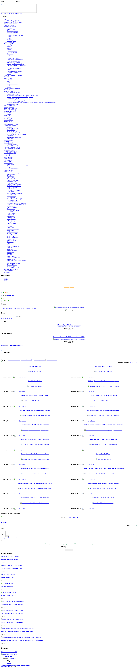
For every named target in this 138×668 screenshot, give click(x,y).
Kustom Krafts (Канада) (10, 125)
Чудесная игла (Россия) (10, 26)
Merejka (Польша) (8, 160)
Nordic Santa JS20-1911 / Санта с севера (103, 497)
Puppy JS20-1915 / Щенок (103, 454)
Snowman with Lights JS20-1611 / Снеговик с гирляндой (103, 410)
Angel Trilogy (10, 176)
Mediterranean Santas (12, 232)
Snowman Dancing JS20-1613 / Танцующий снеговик (35, 410)
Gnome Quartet (11, 216)
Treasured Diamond (12, 265)
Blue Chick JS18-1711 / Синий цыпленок (12, 604)
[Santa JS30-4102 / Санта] (8, 574)
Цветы (9, 74)
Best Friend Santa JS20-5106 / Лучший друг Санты (35, 468)
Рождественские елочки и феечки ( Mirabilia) (19, 166)
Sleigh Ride (10, 249)
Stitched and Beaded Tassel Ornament (16, 260)
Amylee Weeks (11, 174)
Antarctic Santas (11, 177)
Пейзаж (9, 36)
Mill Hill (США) (8, 171)
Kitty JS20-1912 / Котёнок (35, 381)
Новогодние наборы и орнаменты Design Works (20, 97)
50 (134, 362)
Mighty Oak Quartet (12, 233)
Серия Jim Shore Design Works (15, 101)
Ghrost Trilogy (10, 214)
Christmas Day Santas (12, 201)
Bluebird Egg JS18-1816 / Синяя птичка (12, 622)
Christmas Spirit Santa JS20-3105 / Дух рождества (35, 424)
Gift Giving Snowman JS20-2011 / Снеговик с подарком (103, 381)
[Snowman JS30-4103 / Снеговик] (10, 556)
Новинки (9, 28)
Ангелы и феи (11, 29)
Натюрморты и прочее (13, 58)
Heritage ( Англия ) (9, 89)
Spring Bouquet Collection (14, 257)
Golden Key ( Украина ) (10, 111)
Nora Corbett (10, 164)
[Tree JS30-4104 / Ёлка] (7, 583)
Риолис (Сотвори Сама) (13, 145)
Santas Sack (10, 247)
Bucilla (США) (8, 78)
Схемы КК (10, 127)
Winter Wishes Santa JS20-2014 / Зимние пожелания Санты (35, 483)
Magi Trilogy (10, 230)
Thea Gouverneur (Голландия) (12, 148)
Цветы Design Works (12, 104)
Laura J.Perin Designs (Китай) (11, 21)
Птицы (9, 38)
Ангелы (9, 46)
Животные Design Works (13, 92)
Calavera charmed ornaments (14, 193)
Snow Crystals (10, 252)
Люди (8, 33)
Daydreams (10, 45)
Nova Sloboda (7, 141)
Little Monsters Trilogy (13, 229)
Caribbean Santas (11, 194)
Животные (10, 54)
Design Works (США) (9, 91)
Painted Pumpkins (11, 240)
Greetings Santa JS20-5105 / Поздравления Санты (35, 454)
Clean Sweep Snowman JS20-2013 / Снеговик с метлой (103, 483)
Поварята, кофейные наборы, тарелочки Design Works (21, 99)
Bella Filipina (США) (9, 107)
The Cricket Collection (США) (12, 147)
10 (130, 362)
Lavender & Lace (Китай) (10, 151)
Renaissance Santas (12, 244)
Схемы (9, 167)
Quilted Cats (10, 243)
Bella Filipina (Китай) (9, 105)
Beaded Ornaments (12, 187)
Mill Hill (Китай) (8, 170)
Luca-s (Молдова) (8, 157)
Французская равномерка (14, 137)
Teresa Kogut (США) (9, 270)
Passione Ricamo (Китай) (10, 23)
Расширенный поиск (6, 318)
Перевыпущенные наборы (14, 68)
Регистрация (4, 537)
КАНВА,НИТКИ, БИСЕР (11, 128)
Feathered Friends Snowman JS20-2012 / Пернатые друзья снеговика (103, 424)
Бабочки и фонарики (12, 31)
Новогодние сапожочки (13, 62)
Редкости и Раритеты (9, 42)
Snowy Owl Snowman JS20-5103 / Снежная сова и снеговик (17, 631)
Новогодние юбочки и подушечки (16, 65)
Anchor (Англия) (8, 121)
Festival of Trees (11, 209)
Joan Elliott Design (8, 118)
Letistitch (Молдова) (9, 155)
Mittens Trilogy (11, 234)
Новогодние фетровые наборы (15, 64)
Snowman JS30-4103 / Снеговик (10, 559)
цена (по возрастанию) (39, 360)
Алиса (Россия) (8, 158)
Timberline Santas (11, 262)
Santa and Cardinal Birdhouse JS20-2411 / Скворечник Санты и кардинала (22, 640)
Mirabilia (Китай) (8, 161)
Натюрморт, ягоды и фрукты (15, 35)
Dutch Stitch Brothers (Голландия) (13, 75)
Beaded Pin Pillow (11, 188)
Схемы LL (10, 154)
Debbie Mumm (11, 206)
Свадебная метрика (12, 72)
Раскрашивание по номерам (14, 71)
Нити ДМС (10, 138)
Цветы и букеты (11, 41)
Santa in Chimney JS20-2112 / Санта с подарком (103, 395)
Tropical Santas (11, 266)
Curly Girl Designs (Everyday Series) (16, 204)
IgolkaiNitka (10, 295)
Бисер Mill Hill (11, 130)
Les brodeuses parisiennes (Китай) (12, 22)
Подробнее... (22, 377)
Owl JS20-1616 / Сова (35, 366)
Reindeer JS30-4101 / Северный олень (11, 568)
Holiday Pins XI (11, 222)
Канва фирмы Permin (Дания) (15, 133)
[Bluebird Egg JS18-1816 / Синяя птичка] (12, 619)
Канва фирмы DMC (12, 131)
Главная (3, 13)
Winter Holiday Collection (13, 267)
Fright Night (10, 211)
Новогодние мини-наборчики (15, 59)
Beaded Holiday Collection (14, 186)
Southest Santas (11, 256)
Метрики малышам (12, 84)
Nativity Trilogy (11, 239)
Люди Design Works (12, 94)
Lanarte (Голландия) (9, 150)
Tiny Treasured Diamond (13, 263)
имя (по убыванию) (26, 360)
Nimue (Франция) (8, 140)
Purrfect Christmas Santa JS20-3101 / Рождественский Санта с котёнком (103, 468)
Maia (8, 122)
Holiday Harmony (11, 219)
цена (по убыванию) (51, 360)
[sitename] (19, 12)
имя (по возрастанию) (14, 360)
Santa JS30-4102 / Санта (7, 577)
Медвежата (10, 56)
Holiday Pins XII (11, 223)
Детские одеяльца (12, 52)
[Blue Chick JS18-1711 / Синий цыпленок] (12, 601)
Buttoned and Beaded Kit (13, 190)
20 (132, 362)
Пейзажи (9, 66)
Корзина (4, 522)
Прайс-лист (19, 13)
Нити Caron (10, 135)
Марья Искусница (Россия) (11, 168)
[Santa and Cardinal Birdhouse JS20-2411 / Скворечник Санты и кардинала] (21, 637)
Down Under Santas (12, 207)
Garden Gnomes (11, 213)
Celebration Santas (11, 196)
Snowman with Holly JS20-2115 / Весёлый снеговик (35, 497)
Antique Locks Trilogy (13, 180)
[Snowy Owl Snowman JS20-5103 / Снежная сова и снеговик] (17, 628)
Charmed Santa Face (12, 200)
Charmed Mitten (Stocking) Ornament (16, 199)
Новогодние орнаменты (13, 61)
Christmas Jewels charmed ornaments (16, 203)
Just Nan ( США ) (8, 120)
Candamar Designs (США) (11, 124)
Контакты (13, 13)
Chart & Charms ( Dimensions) (12, 88)
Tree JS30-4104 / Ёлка (7, 586)
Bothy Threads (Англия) (10, 108)
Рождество (10, 39)
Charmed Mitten (11, 197)
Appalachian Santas (12, 181)
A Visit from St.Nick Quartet (14, 173)
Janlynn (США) (8, 112)
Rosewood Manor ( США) (10, 269)
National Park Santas (12, 237)
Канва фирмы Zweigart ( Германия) (16, 134)
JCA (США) (7, 115)
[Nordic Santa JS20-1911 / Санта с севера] (12, 610)
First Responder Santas (13, 210)
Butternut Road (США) (10, 110)
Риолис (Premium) (12, 144)
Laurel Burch (10, 227)
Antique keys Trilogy (12, 178)
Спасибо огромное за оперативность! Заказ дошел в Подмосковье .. (19, 308)
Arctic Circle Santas (12, 183)
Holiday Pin (10, 220)
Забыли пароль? (12, 537)
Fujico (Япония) (8, 77)
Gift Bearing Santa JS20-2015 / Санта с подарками (35, 439)
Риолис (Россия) (8, 143)
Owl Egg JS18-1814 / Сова (8, 595)
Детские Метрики (12, 51)
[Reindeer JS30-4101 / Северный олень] (11, 565)
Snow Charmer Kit (12, 250)
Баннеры (9, 49)
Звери (8, 81)
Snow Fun (9, 253)
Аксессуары (7, 272)
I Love (8, 224)
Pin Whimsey (10, 242)
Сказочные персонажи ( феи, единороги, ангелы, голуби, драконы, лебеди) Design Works (31, 102)
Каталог (3, 345)
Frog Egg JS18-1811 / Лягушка (103, 366)
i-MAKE (6, 19)
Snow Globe (10, 255)
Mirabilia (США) (8, 163)
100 (136, 362)
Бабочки (9, 48)
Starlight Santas (11, 259)
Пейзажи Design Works (13, 98)
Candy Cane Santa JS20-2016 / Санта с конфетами (103, 439)
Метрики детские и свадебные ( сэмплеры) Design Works (22, 95)
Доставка (7, 13)
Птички (9, 69)
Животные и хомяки (12, 32)
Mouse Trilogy (10, 236)
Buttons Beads (10, 191)
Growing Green (11, 217)
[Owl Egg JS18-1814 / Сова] (8, 592)
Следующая (75, 517)
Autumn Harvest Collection (14, 184)
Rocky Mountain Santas (13, 246)
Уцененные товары (9, 25)
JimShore (9, 226)
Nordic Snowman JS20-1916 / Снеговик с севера (34, 395)
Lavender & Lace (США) (10, 153)
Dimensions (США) (9, 44)
